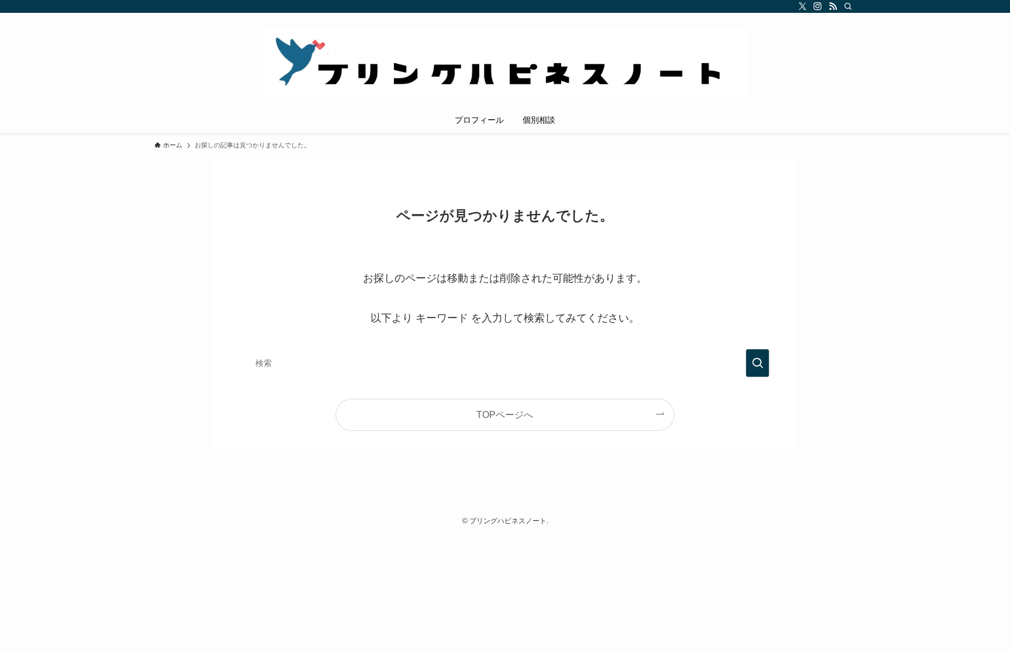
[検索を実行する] (757, 363)
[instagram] (817, 6)
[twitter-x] (802, 6)
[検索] (848, 6)
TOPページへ (504, 414)
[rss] (832, 6)
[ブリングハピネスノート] (505, 62)
